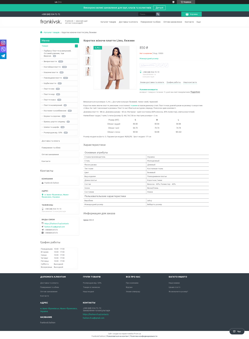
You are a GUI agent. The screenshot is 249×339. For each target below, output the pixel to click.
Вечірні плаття (50, 61)
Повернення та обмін (151, 22)
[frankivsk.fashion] (51, 21)
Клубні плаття (50, 83)
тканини (134, 105)
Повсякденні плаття (53, 78)
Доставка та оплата (128, 22)
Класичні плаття (51, 72)
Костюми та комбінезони (55, 111)
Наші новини (174, 283)
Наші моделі (88, 291)
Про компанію (132, 283)
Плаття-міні (49, 89)
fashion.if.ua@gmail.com (54, 227)
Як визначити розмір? (178, 291)
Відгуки (129, 287)
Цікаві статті (174, 287)
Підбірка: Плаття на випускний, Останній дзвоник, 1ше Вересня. (57, 53)
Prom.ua (137, 334)
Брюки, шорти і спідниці (54, 122)
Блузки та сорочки (52, 116)
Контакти (189, 22)
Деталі (159, 7)
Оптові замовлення (172, 22)
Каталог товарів (108, 22)
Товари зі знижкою (91, 287)
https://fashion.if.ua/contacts (57, 223)
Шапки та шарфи (51, 127)
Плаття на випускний (53, 105)
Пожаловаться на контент (118, 336)
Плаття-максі (50, 100)
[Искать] (158, 14)
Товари (45, 46)
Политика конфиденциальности (143, 336)
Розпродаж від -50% (53, 132)
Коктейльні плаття (52, 67)
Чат (239, 331)
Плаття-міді (49, 94)
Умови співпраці (133, 291)
